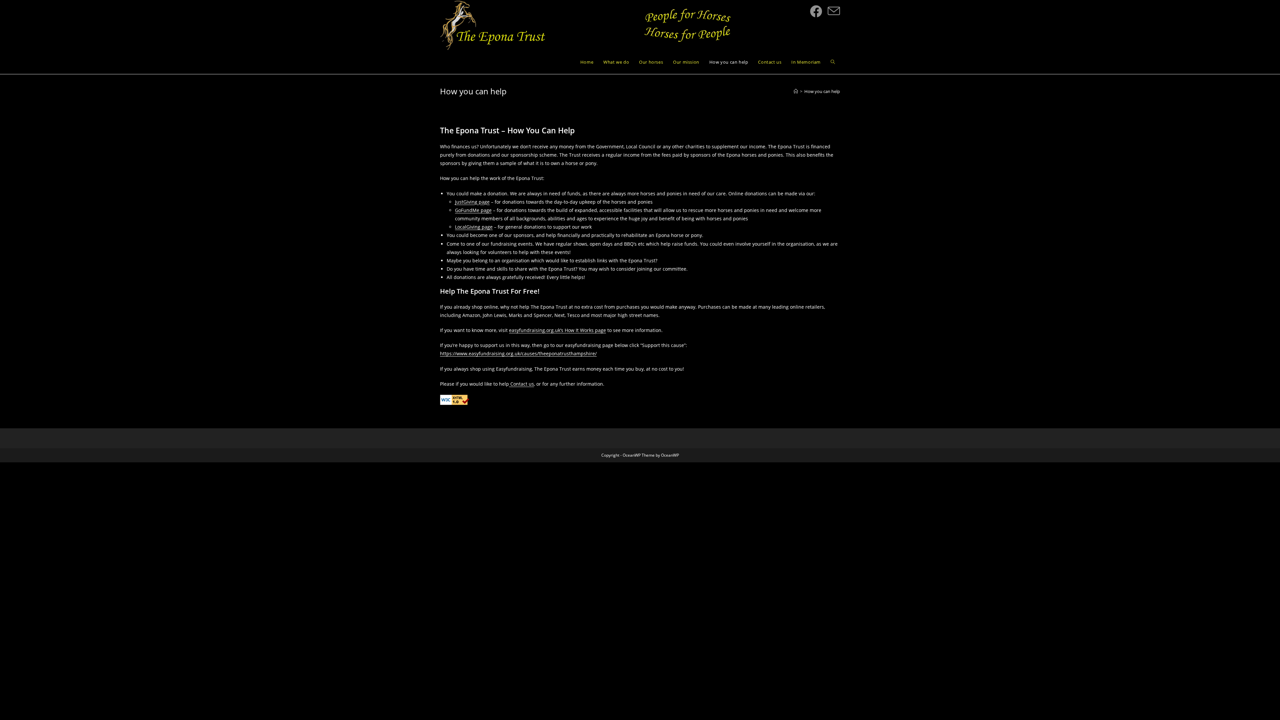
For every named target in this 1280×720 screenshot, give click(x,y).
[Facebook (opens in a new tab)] (816, 11)
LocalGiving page (474, 227)
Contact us (521, 384)
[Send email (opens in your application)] (834, 11)
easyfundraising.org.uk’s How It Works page (557, 330)
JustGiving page (472, 202)
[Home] (796, 91)
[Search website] (833, 62)
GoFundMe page (473, 210)
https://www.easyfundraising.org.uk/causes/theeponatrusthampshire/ (518, 353)
